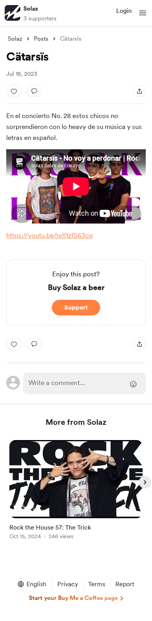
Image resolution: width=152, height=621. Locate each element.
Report (124, 584)
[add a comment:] (34, 91)
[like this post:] (14, 91)
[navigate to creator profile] (12, 13)
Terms (96, 584)
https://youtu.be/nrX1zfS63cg (49, 235)
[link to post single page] (76, 491)
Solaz (30, 8)
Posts (41, 38)
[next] (145, 482)
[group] (76, 494)
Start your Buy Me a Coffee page (73, 597)
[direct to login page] (84, 383)
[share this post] (139, 91)
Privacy (67, 584)
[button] (142, 13)
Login (124, 10)
